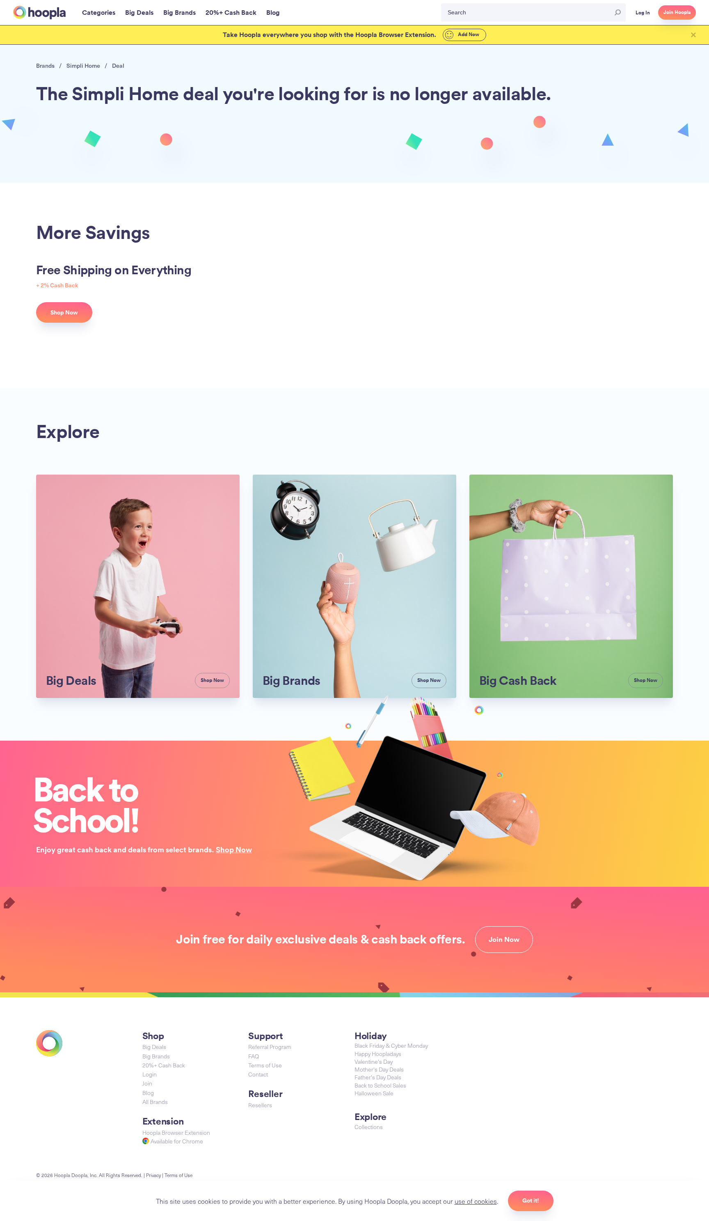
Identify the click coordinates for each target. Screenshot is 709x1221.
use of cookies (476, 1201)
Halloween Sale (373, 1093)
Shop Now (234, 849)
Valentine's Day (373, 1061)
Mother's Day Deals (379, 1069)
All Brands (155, 1101)
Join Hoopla (677, 12)
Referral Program (269, 1046)
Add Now (468, 34)
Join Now (504, 939)
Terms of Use (265, 1065)
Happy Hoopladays (377, 1054)
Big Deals (154, 1046)
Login (149, 1074)
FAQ (253, 1056)
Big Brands (156, 1056)
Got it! (530, 1200)
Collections (368, 1127)
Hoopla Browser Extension (176, 1132)
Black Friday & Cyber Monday (391, 1045)
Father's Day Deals (377, 1077)
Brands (45, 65)
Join (147, 1083)
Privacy (153, 1175)
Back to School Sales (380, 1085)
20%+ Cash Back (163, 1065)
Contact (258, 1074)
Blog (148, 1092)
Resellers (260, 1105)
